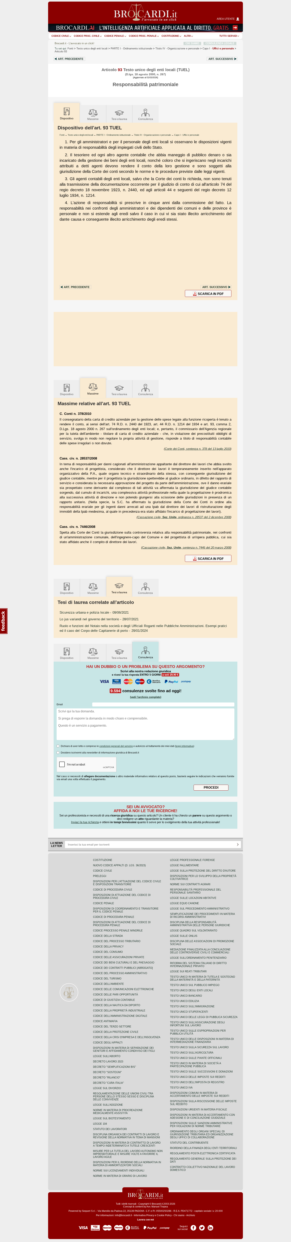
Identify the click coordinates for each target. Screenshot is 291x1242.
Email (60, 704)
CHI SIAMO (192, 43)
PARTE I (131, 48)
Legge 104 (100, 1123)
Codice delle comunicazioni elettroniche (123, 989)
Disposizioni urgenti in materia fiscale (198, 1109)
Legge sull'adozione (108, 1104)
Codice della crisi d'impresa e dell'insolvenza (126, 1037)
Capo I (218, 48)
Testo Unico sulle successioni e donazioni (201, 1071)
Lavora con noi (145, 1219)
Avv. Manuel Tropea (157, 1206)
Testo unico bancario (186, 995)
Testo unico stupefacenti (189, 1011)
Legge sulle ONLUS (183, 935)
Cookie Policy (164, 1215)
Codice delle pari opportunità (115, 994)
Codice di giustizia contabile (114, 999)
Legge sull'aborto (106, 1056)
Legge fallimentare (184, 865)
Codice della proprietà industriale (119, 1010)
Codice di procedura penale (113, 916)
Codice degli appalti (108, 1042)
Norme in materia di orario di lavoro (120, 1175)
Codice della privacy (108, 946)
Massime (93, 119)
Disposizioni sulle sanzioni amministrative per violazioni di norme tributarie (201, 1125)
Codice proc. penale (143, 36)
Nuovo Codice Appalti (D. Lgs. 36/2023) (119, 865)
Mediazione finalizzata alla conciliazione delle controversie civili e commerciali (200, 951)
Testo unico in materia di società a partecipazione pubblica (195, 1065)
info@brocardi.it (123, 1215)
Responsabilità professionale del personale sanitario (195, 891)
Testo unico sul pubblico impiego (194, 985)
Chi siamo (179, 1215)
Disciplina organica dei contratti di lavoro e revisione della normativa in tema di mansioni (126, 1136)
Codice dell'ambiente (108, 983)
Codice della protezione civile (115, 1031)
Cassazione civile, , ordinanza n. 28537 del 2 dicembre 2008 (184, 517)
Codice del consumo (108, 951)
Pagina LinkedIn (210, 1226)
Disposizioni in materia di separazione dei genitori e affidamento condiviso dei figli (124, 1049)
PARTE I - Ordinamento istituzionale (113, 135)
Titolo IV (177, 48)
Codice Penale (114, 36)
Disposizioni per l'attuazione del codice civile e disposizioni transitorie (127, 883)
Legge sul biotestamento (112, 1118)
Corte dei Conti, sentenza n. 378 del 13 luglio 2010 (197, 448)
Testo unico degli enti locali (91, 48)
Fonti (70, 48)
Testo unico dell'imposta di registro (197, 1082)
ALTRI (187, 36)
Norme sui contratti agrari (190, 884)
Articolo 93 (61, 51)
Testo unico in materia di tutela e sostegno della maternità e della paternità (202, 978)
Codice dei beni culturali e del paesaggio (123, 962)
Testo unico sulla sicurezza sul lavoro (199, 1047)
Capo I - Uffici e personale (186, 135)
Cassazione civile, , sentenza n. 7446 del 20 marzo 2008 (186, 547)
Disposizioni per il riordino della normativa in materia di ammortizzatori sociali (127, 1164)
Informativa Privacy (144, 1215)
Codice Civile (60, 36)
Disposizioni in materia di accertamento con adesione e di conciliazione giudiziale (202, 1116)
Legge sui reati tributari (188, 971)
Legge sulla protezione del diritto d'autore (203, 870)
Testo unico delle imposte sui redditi (197, 1076)
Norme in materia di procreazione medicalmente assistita (118, 1112)
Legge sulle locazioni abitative (193, 897)
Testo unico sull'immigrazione (192, 1006)
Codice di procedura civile (112, 889)
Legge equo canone (184, 903)
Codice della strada (108, 935)
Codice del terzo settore (112, 1026)
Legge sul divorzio (107, 1088)
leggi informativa (184, 746)
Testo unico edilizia (184, 1001)
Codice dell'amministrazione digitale (120, 1015)
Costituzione (170, 36)
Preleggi (99, 876)
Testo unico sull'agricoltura (191, 1052)
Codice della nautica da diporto (116, 1005)
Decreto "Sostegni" (107, 1072)
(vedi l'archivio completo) (145, 697)
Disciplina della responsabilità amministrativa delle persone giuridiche (200, 924)
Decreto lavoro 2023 (108, 1061)
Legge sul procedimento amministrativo (199, 908)
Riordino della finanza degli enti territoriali (203, 1148)
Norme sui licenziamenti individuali (118, 1170)
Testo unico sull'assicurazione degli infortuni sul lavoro (197, 1024)
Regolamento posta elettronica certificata (202, 1153)
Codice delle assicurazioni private (118, 957)
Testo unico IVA (181, 1087)
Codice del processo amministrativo (120, 973)
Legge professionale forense (192, 860)
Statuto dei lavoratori (110, 1129)
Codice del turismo (107, 978)
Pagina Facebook (193, 1226)
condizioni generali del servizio (116, 746)
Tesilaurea (119, 119)
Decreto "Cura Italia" (108, 1082)
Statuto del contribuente (189, 1142)
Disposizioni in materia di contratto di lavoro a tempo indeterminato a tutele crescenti (127, 1144)
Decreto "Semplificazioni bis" (114, 1066)
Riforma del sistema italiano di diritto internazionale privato (198, 965)
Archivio (190, 1215)
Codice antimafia (105, 1021)
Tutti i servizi (228, 36)
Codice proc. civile (86, 36)
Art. (70, 58)
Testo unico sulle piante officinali (196, 1058)
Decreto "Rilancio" (106, 1077)
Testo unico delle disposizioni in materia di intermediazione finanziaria (202, 1040)
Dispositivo (66, 394)
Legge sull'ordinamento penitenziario (198, 957)
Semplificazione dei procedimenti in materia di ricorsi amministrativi (202, 915)
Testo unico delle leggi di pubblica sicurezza (204, 1017)
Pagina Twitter (202, 1226)
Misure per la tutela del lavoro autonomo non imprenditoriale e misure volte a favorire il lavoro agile (128, 1154)
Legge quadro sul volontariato (193, 930)
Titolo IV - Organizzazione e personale (152, 135)
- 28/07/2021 (99, 619)
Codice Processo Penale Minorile (118, 930)
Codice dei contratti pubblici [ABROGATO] (123, 967)
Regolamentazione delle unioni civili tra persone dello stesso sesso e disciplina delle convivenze (123, 1096)
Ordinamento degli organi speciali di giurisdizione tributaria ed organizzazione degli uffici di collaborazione (201, 1134)
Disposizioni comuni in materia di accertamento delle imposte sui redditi (199, 1094)
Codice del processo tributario (116, 941)
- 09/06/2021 (94, 612)
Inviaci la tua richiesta (85, 822)
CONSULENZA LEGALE (219, 43)
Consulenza (145, 119)
